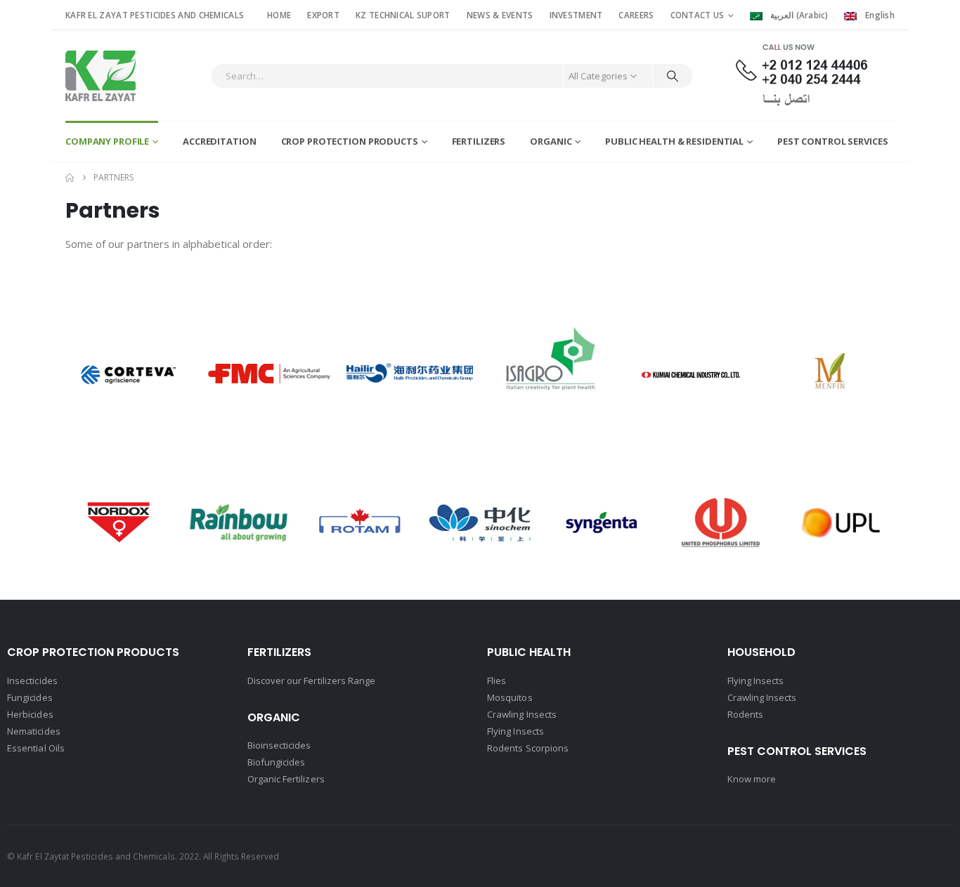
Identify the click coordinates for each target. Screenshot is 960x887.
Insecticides (32, 680)
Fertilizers (479, 141)
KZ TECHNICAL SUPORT (403, 14)
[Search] (672, 76)
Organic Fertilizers (286, 779)
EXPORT (323, 14)
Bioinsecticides (279, 745)
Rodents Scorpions (528, 748)
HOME (279, 14)
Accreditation (219, 141)
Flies (496, 680)
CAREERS (636, 14)
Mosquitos (510, 697)
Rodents (745, 714)
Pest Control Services (832, 141)
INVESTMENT (576, 14)
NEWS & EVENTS (500, 14)
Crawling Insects (522, 714)
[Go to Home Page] (69, 177)
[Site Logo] (100, 76)
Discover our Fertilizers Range (311, 680)
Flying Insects (515, 731)
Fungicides (30, 697)
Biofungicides (276, 762)
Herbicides (30, 714)
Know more (752, 779)
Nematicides (33, 731)
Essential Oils (36, 748)
